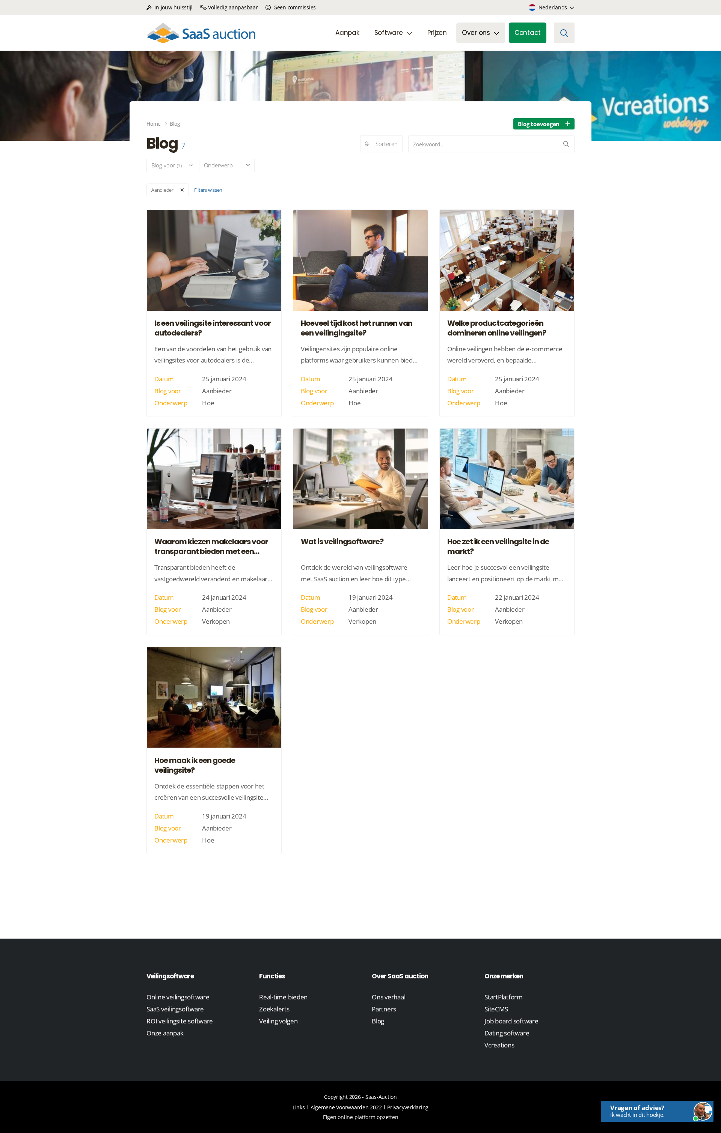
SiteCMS (496, 1009)
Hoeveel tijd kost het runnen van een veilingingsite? (356, 328)
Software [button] (388, 32)
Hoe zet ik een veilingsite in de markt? (498, 546)
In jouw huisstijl (173, 7)
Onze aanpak (164, 1033)
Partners (384, 1009)
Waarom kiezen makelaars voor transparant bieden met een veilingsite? (211, 546)
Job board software (511, 1021)
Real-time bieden (283, 997)
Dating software (506, 1033)
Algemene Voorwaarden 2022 (346, 1107)
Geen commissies (294, 7)
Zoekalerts (274, 1009)
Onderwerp (221, 165)
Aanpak (347, 32)
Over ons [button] (476, 32)
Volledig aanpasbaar (232, 7)
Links (299, 1107)
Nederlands (552, 7)
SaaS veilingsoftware (175, 1009)
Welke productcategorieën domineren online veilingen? (496, 328)
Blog (378, 1021)
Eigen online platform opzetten (360, 1117)
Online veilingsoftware (178, 997)
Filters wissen (208, 190)
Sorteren (387, 143)
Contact (527, 32)
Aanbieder (162, 190)
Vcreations (499, 1045)
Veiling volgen (278, 1021)
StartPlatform (503, 997)
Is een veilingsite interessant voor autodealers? (212, 328)
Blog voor (166, 165)
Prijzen (437, 32)
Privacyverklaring (407, 1107)
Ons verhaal (388, 997)
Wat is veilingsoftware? (342, 542)
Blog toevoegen (539, 124)
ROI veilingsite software (179, 1021)
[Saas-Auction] (200, 33)
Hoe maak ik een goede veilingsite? (194, 765)
